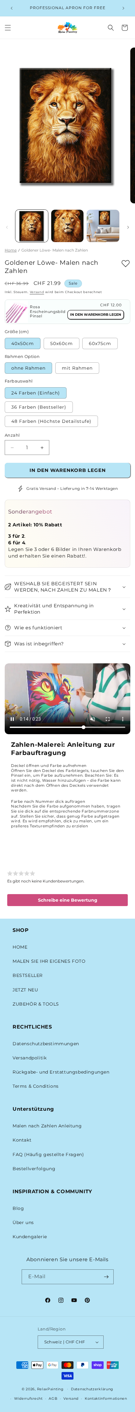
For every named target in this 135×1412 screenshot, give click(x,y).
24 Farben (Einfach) (35, 393)
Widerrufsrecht (28, 1398)
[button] (8, 28)
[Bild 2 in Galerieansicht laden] (67, 226)
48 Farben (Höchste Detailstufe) (51, 421)
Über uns (23, 1222)
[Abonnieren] (106, 1276)
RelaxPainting (50, 1388)
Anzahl (12, 435)
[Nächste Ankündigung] (123, 8)
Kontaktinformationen (106, 1398)
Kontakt (22, 1140)
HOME (20, 947)
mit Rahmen (77, 368)
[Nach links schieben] (7, 227)
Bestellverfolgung (34, 1168)
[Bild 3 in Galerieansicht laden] (103, 226)
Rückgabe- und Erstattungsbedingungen (61, 1072)
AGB (53, 1398)
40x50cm (22, 343)
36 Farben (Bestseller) (38, 407)
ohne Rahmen (28, 368)
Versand (37, 292)
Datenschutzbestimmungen (46, 1043)
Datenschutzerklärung (92, 1389)
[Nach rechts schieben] (128, 227)
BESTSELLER (28, 975)
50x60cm (61, 343)
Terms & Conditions (36, 1086)
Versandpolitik (29, 1058)
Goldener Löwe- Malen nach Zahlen (54, 250)
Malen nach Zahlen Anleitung (47, 1126)
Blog (18, 1208)
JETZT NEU (25, 990)
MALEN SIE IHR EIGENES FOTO (49, 961)
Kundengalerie (30, 1236)
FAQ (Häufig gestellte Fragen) (48, 1154)
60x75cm (100, 343)
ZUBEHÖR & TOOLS (36, 1004)
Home (11, 250)
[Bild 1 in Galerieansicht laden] (31, 226)
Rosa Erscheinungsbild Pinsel (48, 311)
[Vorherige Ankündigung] (12, 8)
